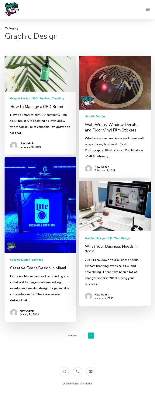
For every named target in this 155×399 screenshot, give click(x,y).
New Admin (27, 143)
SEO (35, 98)
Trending (58, 98)
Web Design (122, 238)
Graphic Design (20, 98)
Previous (73, 335)
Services (45, 98)
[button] (148, 9)
